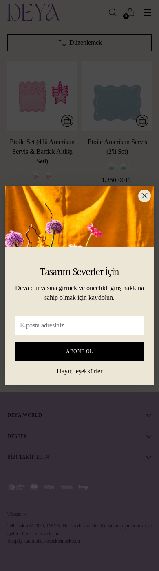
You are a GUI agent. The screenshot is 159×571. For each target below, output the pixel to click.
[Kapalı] (144, 196)
